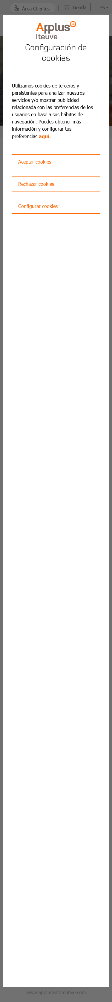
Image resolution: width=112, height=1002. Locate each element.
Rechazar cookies (36, 184)
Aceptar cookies (34, 162)
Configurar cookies (38, 206)
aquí (44, 136)
